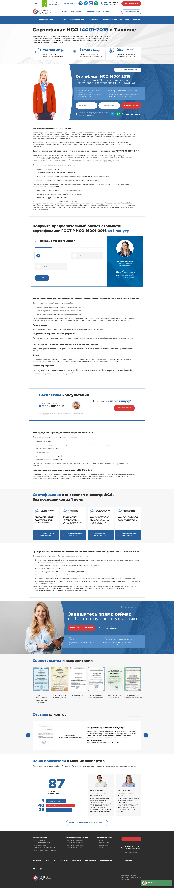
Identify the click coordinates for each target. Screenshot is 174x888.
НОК (64, 19)
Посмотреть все (134, 716)
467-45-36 (111, 4)
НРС (47, 860)
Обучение (64, 860)
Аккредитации (93, 11)
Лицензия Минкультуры (112, 19)
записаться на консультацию (81, 627)
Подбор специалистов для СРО (45, 847)
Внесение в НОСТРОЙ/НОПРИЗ (45, 850)
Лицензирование (106, 860)
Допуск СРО (37, 860)
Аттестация (76, 860)
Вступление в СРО (46, 19)
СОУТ (127, 19)
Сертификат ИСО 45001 (75, 845)
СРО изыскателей (40, 845)
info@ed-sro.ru (69, 3)
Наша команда (77, 11)
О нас (64, 11)
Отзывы (106, 11)
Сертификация (90, 860)
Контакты (137, 19)
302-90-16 (111, 2)
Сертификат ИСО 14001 (75, 842)
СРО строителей (39, 840)
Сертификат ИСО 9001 (75, 840)
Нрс (57, 19)
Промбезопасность (77, 19)
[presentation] (28, 735)
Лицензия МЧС (94, 19)
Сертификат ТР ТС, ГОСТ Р (76, 847)
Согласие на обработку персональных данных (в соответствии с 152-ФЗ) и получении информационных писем (93, 114)
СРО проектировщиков (42, 842)
